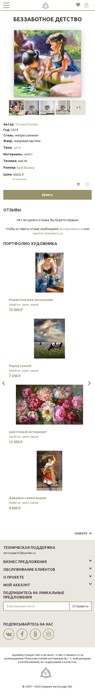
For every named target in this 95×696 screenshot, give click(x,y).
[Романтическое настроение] (49, 272)
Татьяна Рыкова (26, 124)
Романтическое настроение (31, 300)
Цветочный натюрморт (28, 432)
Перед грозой (20, 366)
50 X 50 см (24, 168)
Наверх (81, 533)
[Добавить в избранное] (87, 184)
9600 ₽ (19, 177)
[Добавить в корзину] (78, 184)
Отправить (80, 606)
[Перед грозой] (49, 339)
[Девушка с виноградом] (49, 471)
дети (17, 147)
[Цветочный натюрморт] (49, 405)
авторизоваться (71, 229)
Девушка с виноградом (27, 498)
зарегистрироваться (47, 233)
